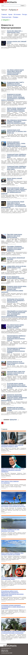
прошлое (13, 420)
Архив (10, 14)
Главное (4, 14)
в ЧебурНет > (5, 20)
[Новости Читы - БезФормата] (8, 2)
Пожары (15, 17)
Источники (17, 14)
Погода (24, 14)
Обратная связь (4, 650)
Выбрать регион (4, 651)
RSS (11, 652)
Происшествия (6, 17)
